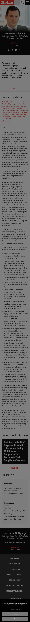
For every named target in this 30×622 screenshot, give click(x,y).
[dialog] (15, 610)
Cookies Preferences (15, 609)
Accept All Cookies (15, 618)
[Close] (27, 601)
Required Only (15, 614)
